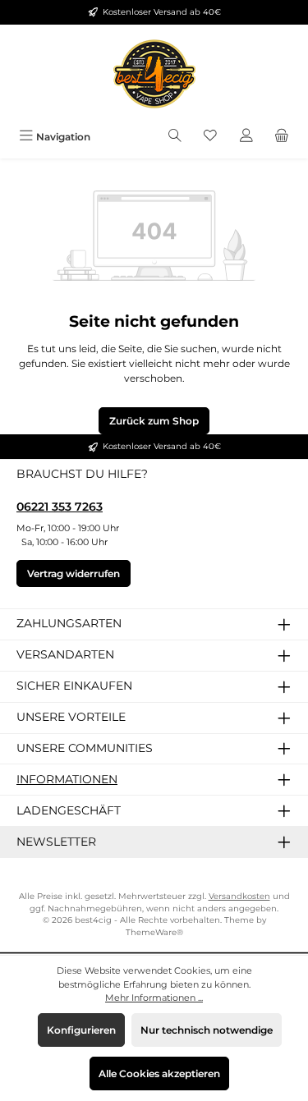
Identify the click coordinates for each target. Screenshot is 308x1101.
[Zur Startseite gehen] (154, 74)
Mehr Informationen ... (154, 997)
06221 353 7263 (59, 506)
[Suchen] (175, 136)
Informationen (66, 779)
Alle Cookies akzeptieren (159, 1073)
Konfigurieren (81, 1030)
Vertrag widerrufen (73, 573)
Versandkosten (239, 896)
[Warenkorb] (282, 136)
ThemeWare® (154, 932)
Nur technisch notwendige (206, 1030)
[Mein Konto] (246, 136)
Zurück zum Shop (154, 421)
